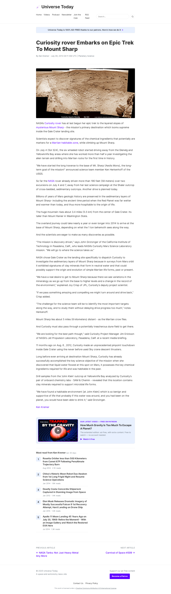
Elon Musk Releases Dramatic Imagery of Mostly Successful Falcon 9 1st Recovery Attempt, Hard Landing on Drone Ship (65, 504)
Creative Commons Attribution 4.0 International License (96, 588)
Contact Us (78, 583)
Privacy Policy (92, 583)
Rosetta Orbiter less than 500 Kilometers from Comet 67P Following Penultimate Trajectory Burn (65, 461)
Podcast (56, 14)
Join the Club (77, 16)
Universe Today (57, 6)
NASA (51, 181)
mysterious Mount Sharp (50, 127)
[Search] (132, 16)
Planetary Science (86, 56)
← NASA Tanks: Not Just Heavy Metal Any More (57, 554)
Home (39, 14)
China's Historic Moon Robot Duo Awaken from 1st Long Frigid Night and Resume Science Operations (65, 476)
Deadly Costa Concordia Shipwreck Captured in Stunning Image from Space (64, 490)
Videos (47, 14)
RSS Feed (87, 16)
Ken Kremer (44, 56)
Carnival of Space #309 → (120, 552)
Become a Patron (120, 576)
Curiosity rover (52, 123)
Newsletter (66, 14)
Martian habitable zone (65, 142)
